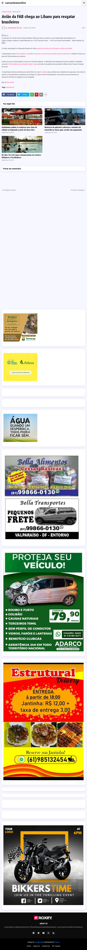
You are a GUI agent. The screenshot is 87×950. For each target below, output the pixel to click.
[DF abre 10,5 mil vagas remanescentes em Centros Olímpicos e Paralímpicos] (22, 144)
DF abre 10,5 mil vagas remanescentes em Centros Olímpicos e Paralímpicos (21, 156)
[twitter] (38, 933)
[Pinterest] (37, 95)
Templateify (39, 942)
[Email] (41, 95)
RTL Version (56, 946)
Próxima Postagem (77, 190)
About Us (36, 946)
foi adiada (43, 72)
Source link (10, 82)
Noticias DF (17, 11)
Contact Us (46, 946)
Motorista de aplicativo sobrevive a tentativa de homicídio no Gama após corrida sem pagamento (63, 128)
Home (29, 946)
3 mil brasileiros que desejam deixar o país (22, 64)
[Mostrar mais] (46, 95)
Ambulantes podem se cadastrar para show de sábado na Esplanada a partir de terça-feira (19, 128)
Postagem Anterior (9, 190)
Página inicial (6, 11)
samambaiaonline (15, 2)
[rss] (53, 933)
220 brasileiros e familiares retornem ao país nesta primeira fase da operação (43, 54)
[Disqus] (43, 219)
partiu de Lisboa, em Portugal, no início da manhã (54, 48)
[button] (2, 3)
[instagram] (48, 933)
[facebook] (33, 933)
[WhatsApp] (32, 95)
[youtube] (43, 933)
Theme (57, 942)
